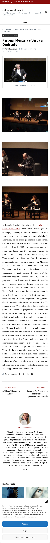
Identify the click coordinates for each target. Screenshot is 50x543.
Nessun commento (28, 49)
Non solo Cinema (14, 29)
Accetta (25, 524)
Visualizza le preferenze (25, 537)
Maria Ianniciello (10, 49)
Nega (25, 530)
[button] (46, 501)
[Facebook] (26, 470)
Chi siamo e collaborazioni (23, 2)
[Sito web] (24, 470)
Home (4, 29)
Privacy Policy (7, 2)
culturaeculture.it (12, 10)
